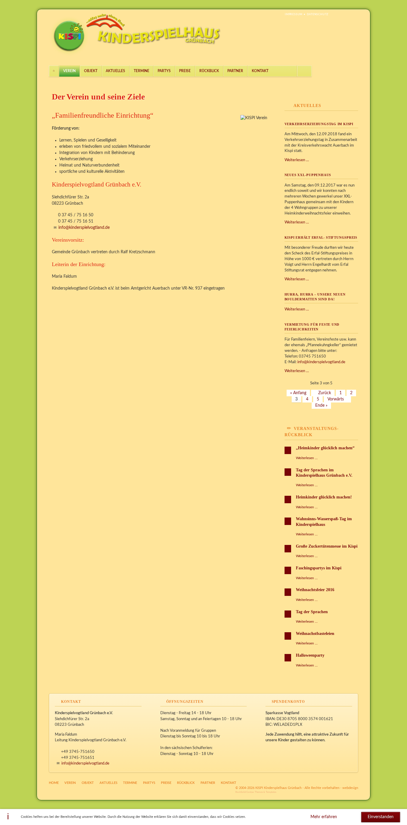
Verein (69, 71)
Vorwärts (335, 399)
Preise (185, 71)
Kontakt (260, 71)
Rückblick (209, 71)
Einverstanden (381, 817)
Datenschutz (318, 14)
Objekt (90, 71)
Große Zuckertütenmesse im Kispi (327, 546)
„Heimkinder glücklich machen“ (325, 448)
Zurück (324, 393)
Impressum (293, 14)
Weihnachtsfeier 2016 (315, 590)
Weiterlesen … (297, 160)
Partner (235, 71)
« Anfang (298, 393)
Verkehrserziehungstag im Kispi (319, 124)
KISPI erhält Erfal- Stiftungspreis (321, 237)
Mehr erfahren (323, 817)
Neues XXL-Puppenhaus (308, 175)
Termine (141, 71)
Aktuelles (115, 71)
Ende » (321, 405)
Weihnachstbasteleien (315, 633)
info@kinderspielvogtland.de (84, 228)
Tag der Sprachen (312, 612)
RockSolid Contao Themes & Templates (255, 792)
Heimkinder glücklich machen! (324, 497)
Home (54, 71)
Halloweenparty (310, 655)
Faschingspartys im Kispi (318, 568)
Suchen (304, 71)
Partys (164, 71)
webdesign (350, 788)
